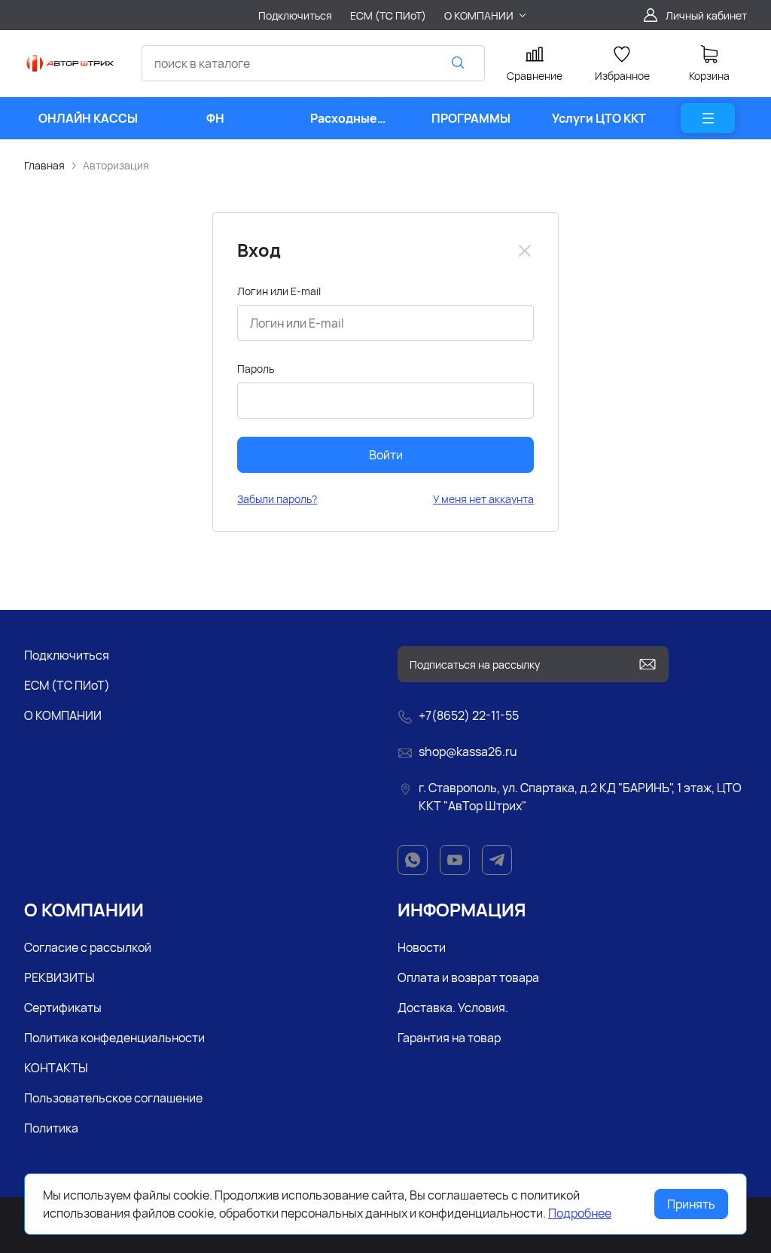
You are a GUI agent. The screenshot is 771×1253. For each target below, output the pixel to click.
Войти (386, 455)
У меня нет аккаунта (483, 499)
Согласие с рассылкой (87, 947)
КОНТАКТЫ (56, 1067)
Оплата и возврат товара (468, 977)
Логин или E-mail (279, 291)
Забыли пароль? (277, 499)
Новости (422, 947)
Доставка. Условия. (453, 1007)
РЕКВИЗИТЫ (59, 977)
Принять (691, 1204)
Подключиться (66, 655)
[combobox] (313, 63)
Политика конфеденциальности (114, 1037)
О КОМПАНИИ (63, 715)
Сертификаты (63, 1007)
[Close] (525, 251)
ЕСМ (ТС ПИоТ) (67, 685)
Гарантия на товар (449, 1037)
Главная (44, 165)
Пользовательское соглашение (113, 1098)
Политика (51, 1128)
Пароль (255, 368)
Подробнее (579, 1213)
